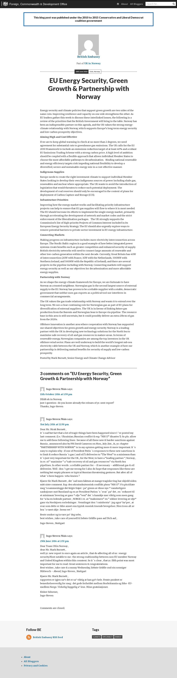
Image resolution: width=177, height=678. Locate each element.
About (124, 4)
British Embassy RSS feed (48, 637)
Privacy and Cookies (36, 665)
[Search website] (173, 4)
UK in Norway (92, 63)
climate (96, 637)
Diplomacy (107, 637)
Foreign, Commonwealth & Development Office (38, 4)
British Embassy (88, 56)
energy (118, 637)
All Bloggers (136, 4)
